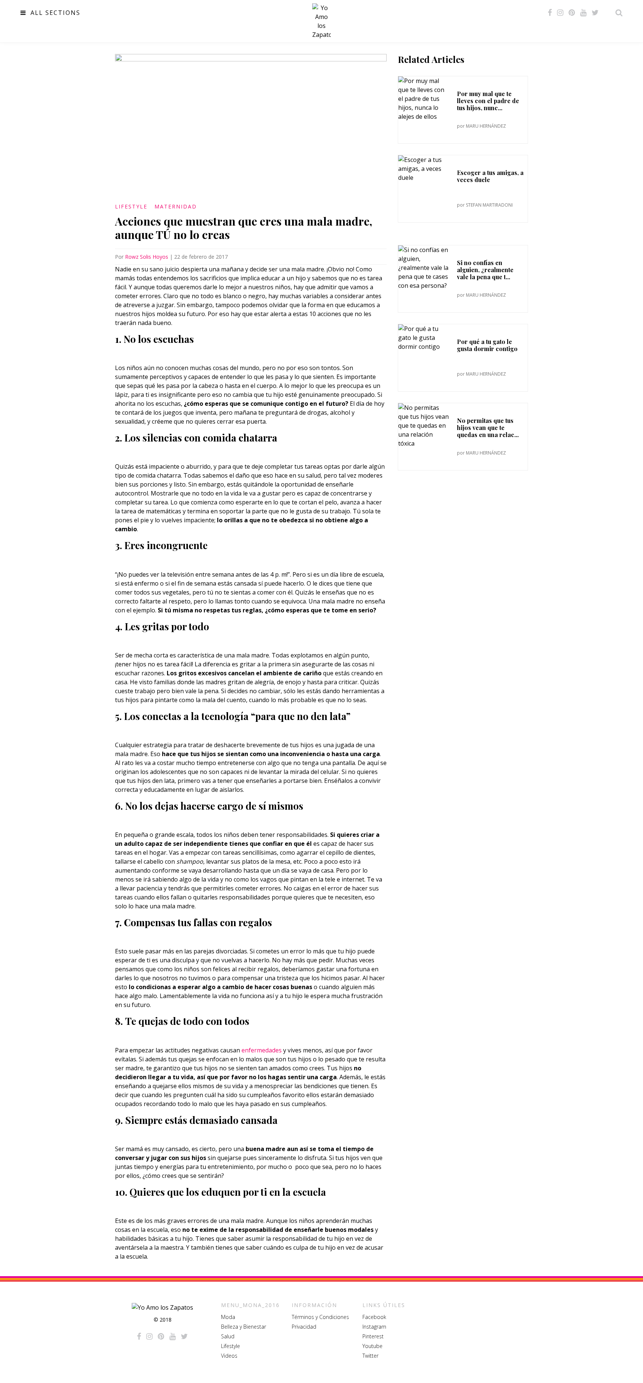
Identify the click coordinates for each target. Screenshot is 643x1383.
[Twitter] (595, 12)
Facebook (374, 1316)
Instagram (374, 1326)
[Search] (617, 12)
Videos (229, 1355)
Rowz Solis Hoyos (146, 256)
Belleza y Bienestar (243, 1326)
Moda (228, 1316)
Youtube (372, 1345)
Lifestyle (131, 206)
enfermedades (261, 1050)
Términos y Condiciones (320, 1316)
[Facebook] (550, 12)
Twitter (370, 1355)
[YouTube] (583, 12)
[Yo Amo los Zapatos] (321, 21)
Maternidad (175, 206)
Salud (227, 1336)
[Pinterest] (572, 12)
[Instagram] (560, 12)
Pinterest (373, 1336)
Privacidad (304, 1326)
